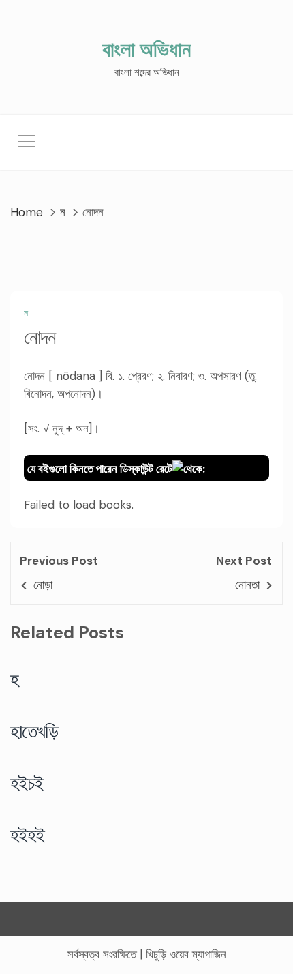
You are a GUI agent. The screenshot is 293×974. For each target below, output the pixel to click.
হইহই (27, 835)
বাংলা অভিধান (146, 49)
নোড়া (42, 584)
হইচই (27, 783)
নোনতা (247, 584)
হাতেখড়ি (34, 731)
